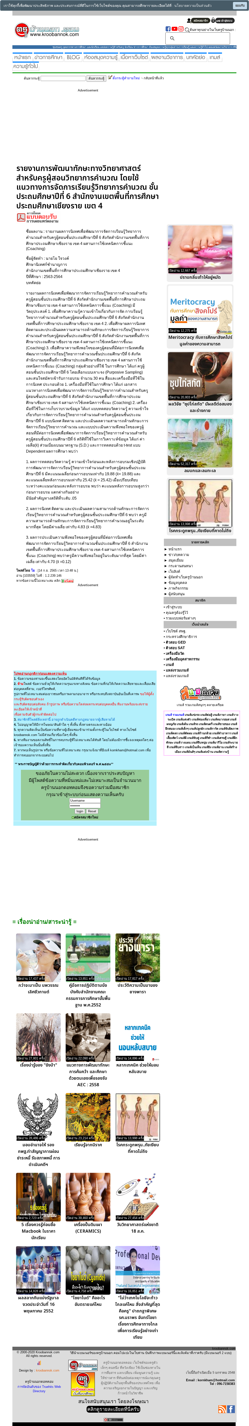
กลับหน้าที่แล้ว (154, 78)
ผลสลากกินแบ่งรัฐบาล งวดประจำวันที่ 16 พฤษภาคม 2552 (38, 1304)
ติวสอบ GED (176, 642)
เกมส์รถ (193, 724)
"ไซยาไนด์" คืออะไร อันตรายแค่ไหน (88, 1301)
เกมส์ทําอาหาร (221, 733)
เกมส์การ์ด (211, 728)
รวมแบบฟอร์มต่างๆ (181, 618)
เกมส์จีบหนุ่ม (199, 742)
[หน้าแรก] (22, 60)
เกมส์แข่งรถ (192, 715)
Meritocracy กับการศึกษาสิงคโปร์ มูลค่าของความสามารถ (200, 340)
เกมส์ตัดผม (185, 733)
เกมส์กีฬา (206, 738)
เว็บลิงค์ (174, 572)
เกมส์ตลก (172, 733)
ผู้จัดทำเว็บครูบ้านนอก (186, 577)
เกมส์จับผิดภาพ (228, 728)
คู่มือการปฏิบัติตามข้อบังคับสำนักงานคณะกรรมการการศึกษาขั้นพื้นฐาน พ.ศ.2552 (88, 995)
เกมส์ (170, 665)
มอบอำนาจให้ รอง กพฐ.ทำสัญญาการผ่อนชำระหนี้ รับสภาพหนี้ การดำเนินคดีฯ (38, 1155)
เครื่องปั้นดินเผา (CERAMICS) (88, 1228)
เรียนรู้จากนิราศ (88, 1145)
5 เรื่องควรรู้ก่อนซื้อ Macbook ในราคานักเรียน (38, 1231)
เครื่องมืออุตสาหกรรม (183, 659)
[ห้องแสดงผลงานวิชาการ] (167, 60)
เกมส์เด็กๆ (182, 728)
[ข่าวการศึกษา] (48, 60)
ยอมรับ (240, 5)
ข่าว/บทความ (179, 555)
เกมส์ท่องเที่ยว (201, 719)
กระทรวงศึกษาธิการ (181, 637)
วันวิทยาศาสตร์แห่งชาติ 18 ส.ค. (138, 1228)
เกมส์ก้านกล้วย (202, 733)
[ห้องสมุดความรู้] (100, 60)
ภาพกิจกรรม (178, 588)
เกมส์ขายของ (221, 724)
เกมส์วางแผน (182, 742)
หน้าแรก (175, 549)
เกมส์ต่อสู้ (206, 715)
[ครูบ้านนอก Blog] (73, 60)
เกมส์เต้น (182, 724)
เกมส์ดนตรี (206, 724)
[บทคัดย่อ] (196, 60)
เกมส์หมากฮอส (220, 719)
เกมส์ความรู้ (221, 751)
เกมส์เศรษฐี (219, 738)
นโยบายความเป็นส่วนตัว (193, 6)
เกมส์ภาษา (219, 715)
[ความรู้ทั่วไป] (25, 69)
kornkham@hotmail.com (127, 750)
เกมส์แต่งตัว (183, 719)
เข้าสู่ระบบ (174, 607)
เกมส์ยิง (206, 747)
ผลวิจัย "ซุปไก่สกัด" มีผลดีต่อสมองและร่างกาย (200, 407)
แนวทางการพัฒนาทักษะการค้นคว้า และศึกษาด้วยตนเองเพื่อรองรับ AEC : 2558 (88, 1075)
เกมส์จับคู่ (193, 738)
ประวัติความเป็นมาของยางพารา (138, 988)
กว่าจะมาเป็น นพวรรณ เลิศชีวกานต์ (38, 988)
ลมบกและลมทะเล (200, 470)
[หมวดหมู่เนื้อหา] (134, 60)
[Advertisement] (88, 130)
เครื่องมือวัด (175, 653)
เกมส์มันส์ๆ (188, 751)
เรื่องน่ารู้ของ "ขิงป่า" (38, 1065)
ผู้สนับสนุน (177, 594)
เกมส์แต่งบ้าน (204, 751)
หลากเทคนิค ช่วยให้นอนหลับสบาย (137, 1068)
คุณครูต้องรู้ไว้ (177, 613)
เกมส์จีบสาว (176, 747)
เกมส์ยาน (218, 747)
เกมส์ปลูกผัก (197, 728)
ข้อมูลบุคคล (178, 583)
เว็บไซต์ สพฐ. (176, 631)
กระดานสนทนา (181, 566)
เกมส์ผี (182, 738)
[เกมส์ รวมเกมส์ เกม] (215, 60)
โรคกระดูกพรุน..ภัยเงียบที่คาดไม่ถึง (137, 1148)
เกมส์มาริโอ (215, 742)
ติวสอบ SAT (175, 648)
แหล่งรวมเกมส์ (177, 670)
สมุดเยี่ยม (176, 560)
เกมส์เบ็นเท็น (193, 747)
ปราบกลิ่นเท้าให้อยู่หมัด (200, 277)
